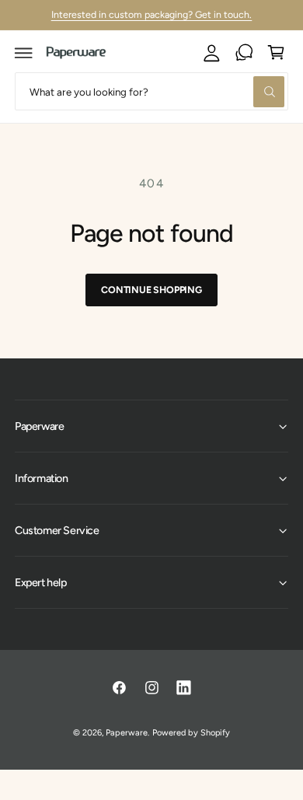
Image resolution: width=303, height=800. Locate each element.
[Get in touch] (244, 53)
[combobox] (151, 91)
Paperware (126, 733)
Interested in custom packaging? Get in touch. (151, 14)
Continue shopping (151, 289)
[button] (24, 53)
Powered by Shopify (190, 733)
